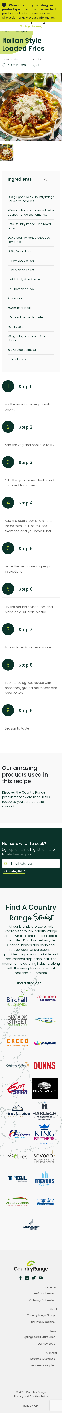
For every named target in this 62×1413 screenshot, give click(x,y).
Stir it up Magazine (43, 1322)
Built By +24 (31, 1406)
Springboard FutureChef (39, 1337)
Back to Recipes (15, 31)
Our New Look (46, 1343)
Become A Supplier (43, 1365)
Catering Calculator (42, 1300)
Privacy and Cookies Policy (31, 1396)
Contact (51, 1353)
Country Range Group (41, 1315)
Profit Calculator (44, 1293)
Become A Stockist (42, 1358)
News (53, 1331)
